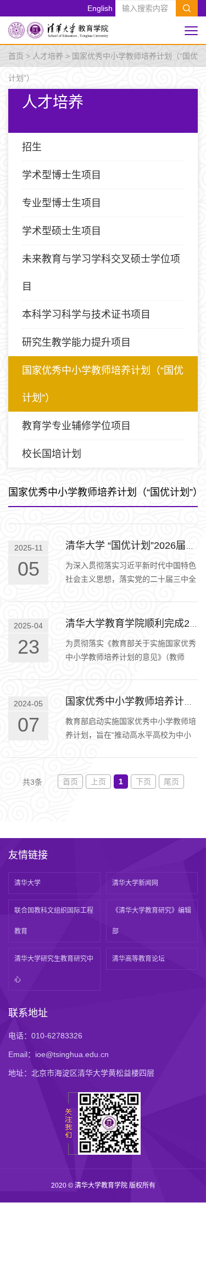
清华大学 (27, 883)
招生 (32, 147)
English (100, 8)
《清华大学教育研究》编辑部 (151, 921)
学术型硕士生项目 (61, 231)
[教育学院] (58, 29)
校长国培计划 (51, 453)
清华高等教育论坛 (138, 959)
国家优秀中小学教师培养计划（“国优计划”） (102, 384)
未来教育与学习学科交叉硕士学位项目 (101, 273)
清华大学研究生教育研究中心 (53, 969)
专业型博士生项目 (61, 203)
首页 (16, 56)
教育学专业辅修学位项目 (76, 425)
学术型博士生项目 (61, 175)
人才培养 (47, 56)
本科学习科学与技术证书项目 (86, 314)
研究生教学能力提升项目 (76, 342)
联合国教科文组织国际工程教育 (53, 921)
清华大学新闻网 (135, 883)
